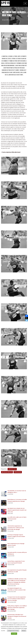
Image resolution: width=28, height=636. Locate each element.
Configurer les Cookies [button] (13, 630)
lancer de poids (12, 469)
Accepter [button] (14, 633)
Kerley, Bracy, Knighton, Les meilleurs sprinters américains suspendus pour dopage (17, 607)
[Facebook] (26, 316)
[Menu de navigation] (25, 3)
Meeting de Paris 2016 (7, 472)
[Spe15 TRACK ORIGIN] (5, 3)
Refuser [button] (24, 630)
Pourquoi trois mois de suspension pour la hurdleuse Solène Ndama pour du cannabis (17, 598)
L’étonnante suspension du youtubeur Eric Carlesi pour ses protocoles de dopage (16, 527)
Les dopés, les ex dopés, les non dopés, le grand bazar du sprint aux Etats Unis (17, 510)
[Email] (26, 320)
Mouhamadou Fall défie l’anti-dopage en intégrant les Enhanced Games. (17, 616)
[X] (26, 318)
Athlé (11, 20)
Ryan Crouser (17, 472)
